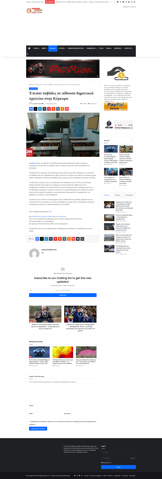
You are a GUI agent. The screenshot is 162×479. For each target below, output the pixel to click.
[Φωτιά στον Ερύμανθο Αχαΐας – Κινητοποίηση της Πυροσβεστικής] (109, 217)
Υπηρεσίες (125, 475)
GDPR (104, 475)
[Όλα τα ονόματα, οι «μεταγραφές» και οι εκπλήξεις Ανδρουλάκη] (111, 172)
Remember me (106, 462)
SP (54, 475)
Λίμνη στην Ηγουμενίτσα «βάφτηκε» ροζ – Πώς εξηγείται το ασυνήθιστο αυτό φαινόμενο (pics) (86, 361)
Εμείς (44, 48)
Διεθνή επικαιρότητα (75, 48)
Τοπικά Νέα (38, 84)
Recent (117, 195)
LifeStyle (127, 48)
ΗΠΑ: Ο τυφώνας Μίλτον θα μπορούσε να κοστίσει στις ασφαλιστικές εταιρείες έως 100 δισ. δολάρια (124, 238)
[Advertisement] (81, 31)
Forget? (132, 458)
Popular (106, 195)
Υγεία (101, 48)
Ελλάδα (52, 48)
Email (31, 413)
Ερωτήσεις (132, 475)
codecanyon (62, 216)
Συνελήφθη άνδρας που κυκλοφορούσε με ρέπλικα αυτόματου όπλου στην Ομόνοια (123, 249)
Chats (36, 48)
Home (32, 84)
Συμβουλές (117, 475)
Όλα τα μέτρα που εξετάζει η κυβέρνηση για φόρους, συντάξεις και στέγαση (125, 180)
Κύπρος (61, 48)
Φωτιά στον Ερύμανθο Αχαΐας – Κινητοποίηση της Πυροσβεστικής (124, 217)
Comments (129, 195)
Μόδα (108, 48)
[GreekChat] (34, 11)
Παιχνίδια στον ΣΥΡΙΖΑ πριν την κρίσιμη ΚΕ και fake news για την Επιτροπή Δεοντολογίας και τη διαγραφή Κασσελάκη (124, 206)
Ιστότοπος (67, 413)
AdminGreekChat (37, 103)
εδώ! (50, 211)
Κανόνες (110, 475)
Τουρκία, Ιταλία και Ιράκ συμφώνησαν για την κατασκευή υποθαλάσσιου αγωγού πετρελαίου (123, 227)
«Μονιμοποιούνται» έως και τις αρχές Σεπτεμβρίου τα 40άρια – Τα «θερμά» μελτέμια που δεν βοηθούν (62, 361)
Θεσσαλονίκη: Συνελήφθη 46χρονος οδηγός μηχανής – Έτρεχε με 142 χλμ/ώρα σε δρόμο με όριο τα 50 (39, 361)
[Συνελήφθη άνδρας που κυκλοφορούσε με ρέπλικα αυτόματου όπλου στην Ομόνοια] (109, 248)
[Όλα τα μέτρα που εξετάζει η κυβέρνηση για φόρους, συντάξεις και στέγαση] (126, 172)
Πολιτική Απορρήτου (96, 475)
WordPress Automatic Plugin (42, 216)
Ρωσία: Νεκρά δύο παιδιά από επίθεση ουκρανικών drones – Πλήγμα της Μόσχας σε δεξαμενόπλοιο (85, 2)
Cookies (86, 475)
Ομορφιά (117, 48)
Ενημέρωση (91, 48)
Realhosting (66, 475)
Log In (118, 467)
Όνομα (31, 405)
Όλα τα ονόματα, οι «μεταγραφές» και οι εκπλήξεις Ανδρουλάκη (110, 179)
